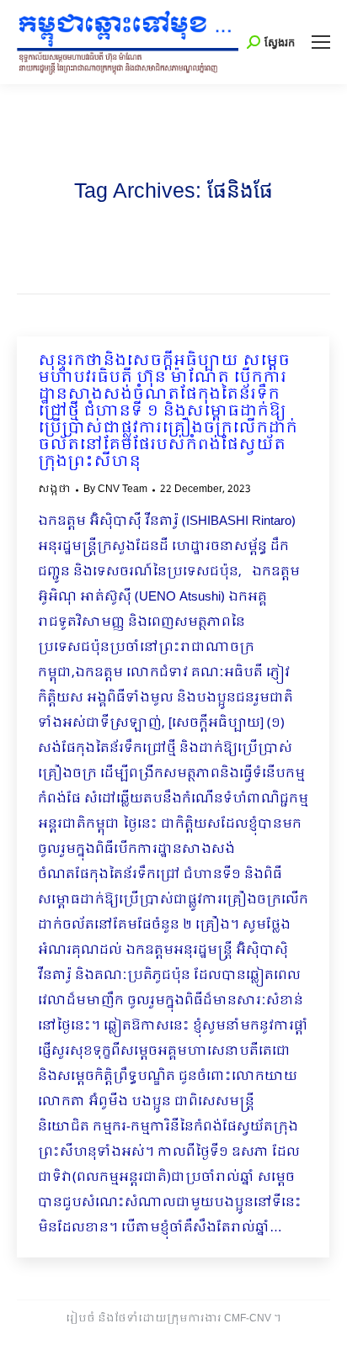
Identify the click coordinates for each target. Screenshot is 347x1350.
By (115, 489)
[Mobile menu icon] (321, 42)
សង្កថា (54, 489)
